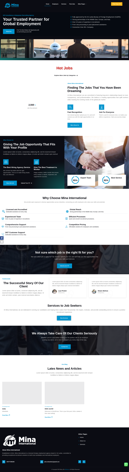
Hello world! (49, 409)
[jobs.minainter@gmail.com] (41, 461)
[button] (116, 4)
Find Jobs (72, 4)
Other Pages (81, 4)
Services (63, 4)
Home (47, 4)
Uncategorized (6, 406)
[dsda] (22, 393)
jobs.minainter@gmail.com (51, 461)
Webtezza (67, 469)
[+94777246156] (3, 461)
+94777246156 (10, 461)
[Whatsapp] (83, 461)
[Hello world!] (64, 393)
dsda (4, 409)
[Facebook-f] (79, 461)
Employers (55, 4)
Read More (5, 415)
